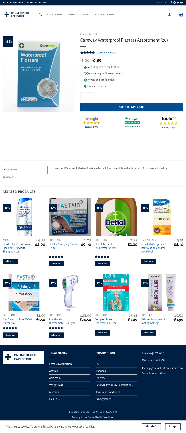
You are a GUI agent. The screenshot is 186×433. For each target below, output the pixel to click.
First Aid (93, 34)
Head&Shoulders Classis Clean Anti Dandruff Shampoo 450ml (16, 248)
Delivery (100, 377)
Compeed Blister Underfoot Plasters (105, 321)
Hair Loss (54, 399)
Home (83, 34)
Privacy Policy (103, 399)
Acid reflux (55, 377)
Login (95, 412)
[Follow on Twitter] (178, 2)
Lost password (108, 412)
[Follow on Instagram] (174, 2)
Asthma (53, 371)
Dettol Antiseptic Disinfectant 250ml (105, 246)
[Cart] (181, 15)
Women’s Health (78, 14)
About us (101, 371)
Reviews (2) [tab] (9, 177)
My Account (162, 2)
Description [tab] (10, 170)
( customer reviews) (106, 52)
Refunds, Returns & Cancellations (114, 385)
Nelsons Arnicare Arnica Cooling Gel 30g (154, 321)
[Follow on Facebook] (171, 2)
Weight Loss (56, 385)
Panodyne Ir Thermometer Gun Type (62, 321)
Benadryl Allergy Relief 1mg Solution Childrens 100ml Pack (154, 248)
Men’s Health (54, 14)
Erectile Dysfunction (60, 363)
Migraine (54, 392)
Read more (148, 261)
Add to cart (10, 261)
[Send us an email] (181, 2)
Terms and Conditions (108, 392)
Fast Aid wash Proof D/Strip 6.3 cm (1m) (18, 321)
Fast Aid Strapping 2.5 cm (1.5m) (63, 246)
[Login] (169, 15)
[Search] (40, 14)
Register (74, 412)
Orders (85, 412)
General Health (104, 14)
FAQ (98, 363)
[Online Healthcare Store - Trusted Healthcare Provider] (18, 14)
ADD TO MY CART (132, 107)
